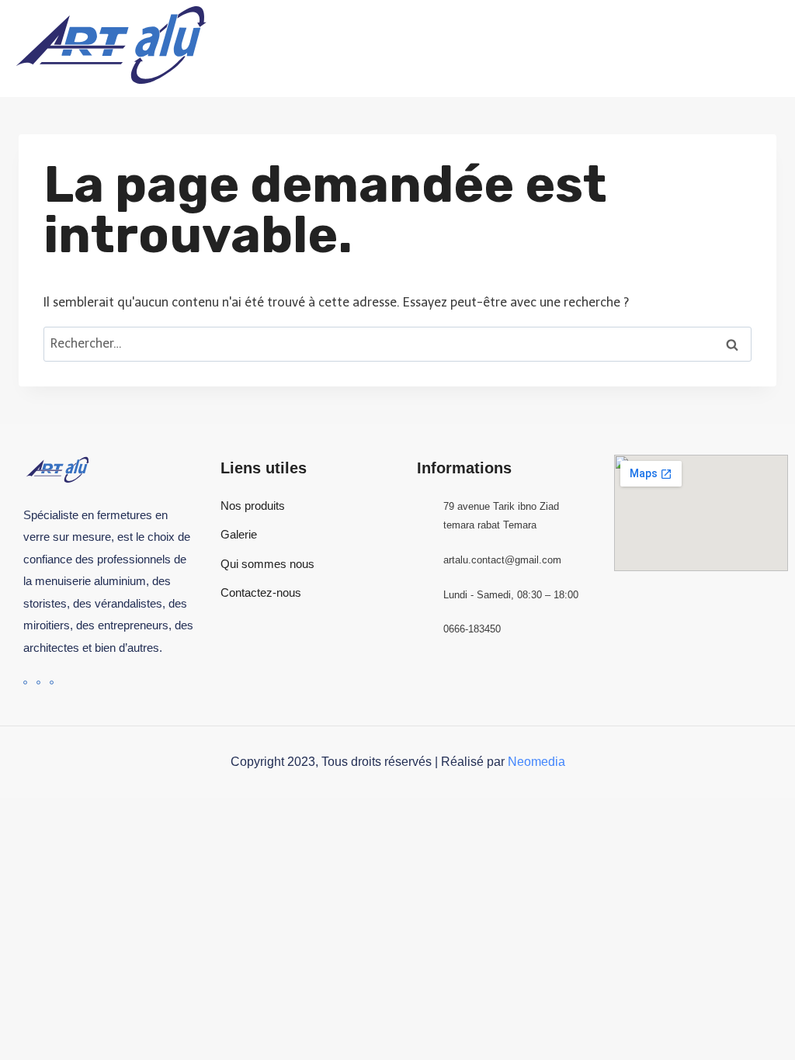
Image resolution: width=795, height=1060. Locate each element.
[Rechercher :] (397, 343)
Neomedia (536, 761)
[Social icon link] (25, 682)
